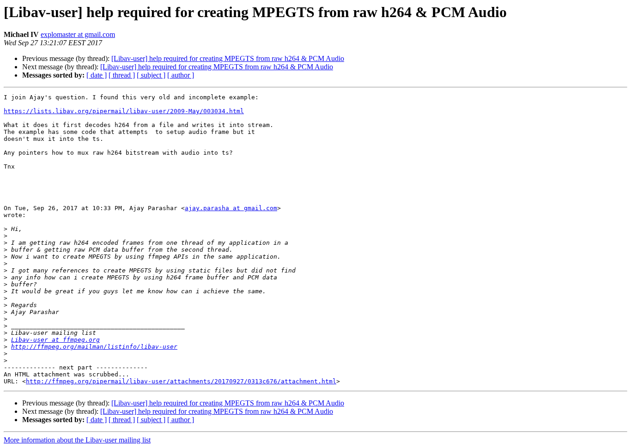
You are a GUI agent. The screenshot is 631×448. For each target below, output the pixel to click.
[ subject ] (151, 75)
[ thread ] (122, 75)
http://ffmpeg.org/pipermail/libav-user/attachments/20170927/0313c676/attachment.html (181, 381)
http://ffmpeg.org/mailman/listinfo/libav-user (94, 346)
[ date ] (96, 75)
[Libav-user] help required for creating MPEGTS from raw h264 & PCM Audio (227, 58)
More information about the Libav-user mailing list (77, 440)
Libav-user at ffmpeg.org (55, 339)
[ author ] (180, 75)
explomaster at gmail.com (78, 34)
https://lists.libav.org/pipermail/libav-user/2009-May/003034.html (124, 111)
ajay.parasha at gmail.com (231, 208)
